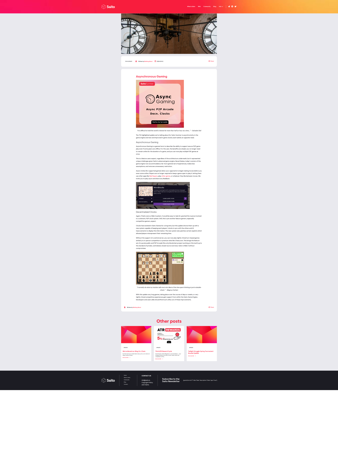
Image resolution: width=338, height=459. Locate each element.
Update (130, 61)
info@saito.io (146, 380)
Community (207, 6)
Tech (126, 61)
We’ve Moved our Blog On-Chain (134, 351)
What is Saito (191, 6)
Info (220, 6)
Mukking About (148, 61)
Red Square (153, 176)
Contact (126, 384)
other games (165, 176)
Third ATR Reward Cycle (163, 351)
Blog (214, 6)
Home (125, 375)
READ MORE (126, 357)
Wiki (199, 6)
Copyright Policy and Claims (147, 384)
